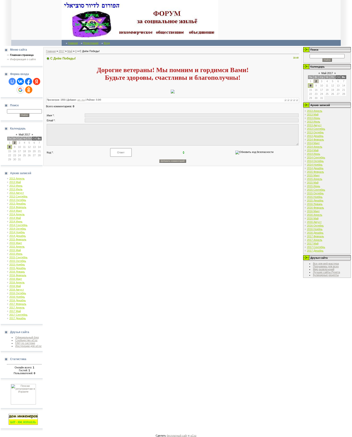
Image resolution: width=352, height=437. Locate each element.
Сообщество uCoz (26, 340)
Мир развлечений (323, 269)
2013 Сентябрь (18, 196)
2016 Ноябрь (17, 296)
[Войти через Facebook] (28, 81)
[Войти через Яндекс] (36, 81)
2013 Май (15, 182)
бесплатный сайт (177, 435)
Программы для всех (326, 266)
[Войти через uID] (12, 81)
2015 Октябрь (17, 260)
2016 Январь (17, 271)
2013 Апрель (17, 178)
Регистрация (90, 43)
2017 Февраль (17, 303)
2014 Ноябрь (17, 232)
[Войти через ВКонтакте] (20, 81)
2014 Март (15, 210)
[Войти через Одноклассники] (28, 89)
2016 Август (16, 289)
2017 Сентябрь (18, 314)
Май (69, 51)
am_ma (81, 100)
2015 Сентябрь (18, 257)
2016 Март (15, 278)
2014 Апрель (17, 214)
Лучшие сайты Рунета (326, 272)
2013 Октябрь (17, 200)
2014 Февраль (17, 207)
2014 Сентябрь (18, 225)
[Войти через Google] (20, 90)
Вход (107, 43)
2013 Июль (16, 189)
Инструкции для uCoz (28, 346)
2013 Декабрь (17, 203)
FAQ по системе (25, 343)
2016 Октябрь (17, 293)
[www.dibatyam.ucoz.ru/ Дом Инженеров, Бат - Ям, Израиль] (23, 419)
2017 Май (15, 311)
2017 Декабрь (17, 318)
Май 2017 (24, 134)
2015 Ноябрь (17, 264)
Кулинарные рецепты (326, 275)
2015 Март (15, 243)
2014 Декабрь (17, 235)
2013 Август (16, 192)
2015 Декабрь (17, 268)
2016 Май (15, 286)
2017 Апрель (17, 307)
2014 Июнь (16, 221)
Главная (73, 43)
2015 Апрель (17, 246)
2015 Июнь (16, 253)
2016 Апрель (17, 282)
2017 (61, 51)
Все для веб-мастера (326, 263)
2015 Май (15, 250)
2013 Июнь (16, 185)
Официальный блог (27, 337)
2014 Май (15, 217)
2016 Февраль (17, 275)
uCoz (193, 435)
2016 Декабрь (17, 300)
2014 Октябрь (17, 228)
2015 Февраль (17, 239)
